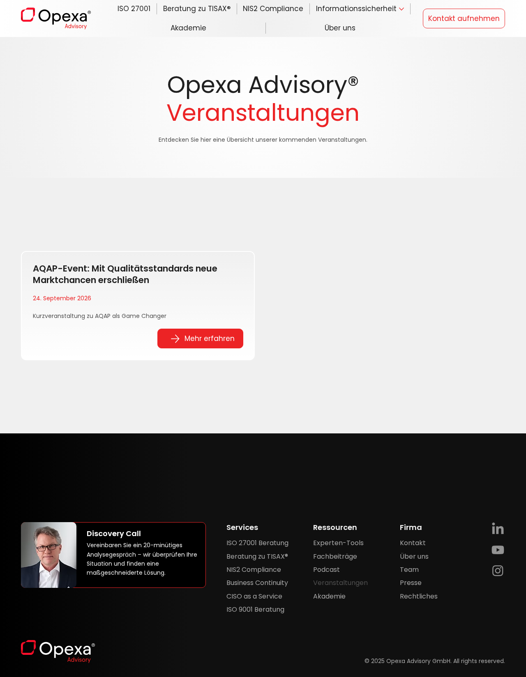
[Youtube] (498, 550)
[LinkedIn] (498, 529)
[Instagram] (498, 570)
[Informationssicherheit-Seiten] (401, 9)
